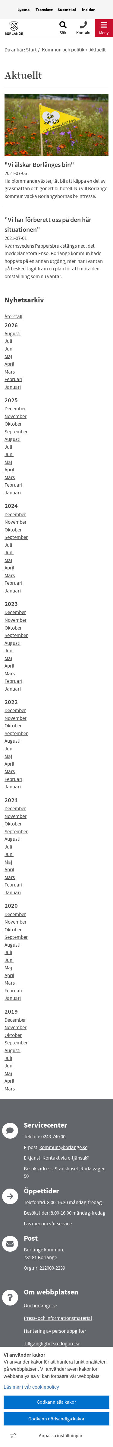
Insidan (89, 10)
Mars (10, 372)
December (15, 409)
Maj (8, 356)
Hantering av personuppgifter (55, 1331)
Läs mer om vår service (48, 1224)
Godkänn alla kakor (56, 1402)
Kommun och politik (63, 50)
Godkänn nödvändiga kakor (56, 1419)
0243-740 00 (53, 1137)
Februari (13, 379)
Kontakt (83, 32)
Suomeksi (67, 10)
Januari (13, 387)
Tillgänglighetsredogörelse (52, 1344)
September (16, 432)
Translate (44, 10)
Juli (8, 341)
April (9, 364)
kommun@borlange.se (63, 1147)
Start (31, 50)
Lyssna (23, 10)
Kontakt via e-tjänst (65, 1158)
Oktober (13, 424)
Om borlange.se (40, 1306)
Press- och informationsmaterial (58, 1318)
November (16, 416)
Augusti (12, 333)
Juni (9, 349)
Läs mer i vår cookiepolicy (31, 1387)
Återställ (13, 316)
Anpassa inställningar (61, 1436)
